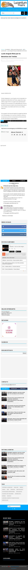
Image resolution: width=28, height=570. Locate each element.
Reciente (5, 388)
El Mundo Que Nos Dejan (10, 185)
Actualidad (7, 49)
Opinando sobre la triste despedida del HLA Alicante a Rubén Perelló (17, 550)
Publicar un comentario (7, 215)
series (4, 495)
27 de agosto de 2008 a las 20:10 (11, 213)
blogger (5, 180)
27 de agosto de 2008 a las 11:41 (11, 203)
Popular (14, 388)
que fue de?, (11, 61)
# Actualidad (7, 120)
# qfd (25, 120)
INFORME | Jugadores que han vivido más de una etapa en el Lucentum (17, 523)
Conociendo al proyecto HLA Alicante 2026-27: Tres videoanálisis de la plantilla (16, 407)
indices (9, 495)
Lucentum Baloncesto (7, 312)
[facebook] (12, 509)
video (3, 489)
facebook (22, 180)
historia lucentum (7, 487)
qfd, (8, 61)
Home (2, 49)
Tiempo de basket (6, 315)
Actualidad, (16, 60)
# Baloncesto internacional (16, 120)
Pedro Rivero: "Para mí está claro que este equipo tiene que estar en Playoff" (16, 413)
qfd (24, 49)
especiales (5, 500)
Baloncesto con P (6, 314)
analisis (16, 487)
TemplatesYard (14, 566)
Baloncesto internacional (16, 49)
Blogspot (13, 568)
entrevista (18, 493)
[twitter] (14, 509)
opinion (13, 489)
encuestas (19, 491)
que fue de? (3, 50)
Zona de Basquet (5, 311)
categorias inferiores (8, 491)
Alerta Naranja (7, 205)
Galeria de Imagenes (7, 493)
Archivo (23, 388)
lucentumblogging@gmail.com (9, 384)
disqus (13, 180)
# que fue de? (4, 122)
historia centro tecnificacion (10, 498)
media (21, 487)
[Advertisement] (14, 34)
